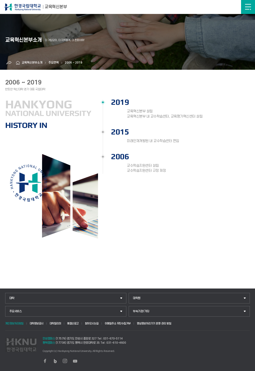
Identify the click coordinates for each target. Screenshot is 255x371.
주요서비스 (15, 311)
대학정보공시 (36, 323)
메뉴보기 (248, 7)
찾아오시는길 (92, 323)
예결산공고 (73, 323)
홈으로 (18, 63)
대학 (11, 298)
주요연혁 (53, 62)
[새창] (45, 361)
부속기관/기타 (141, 311)
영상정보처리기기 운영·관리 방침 (154, 323)
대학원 (136, 298)
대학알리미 (55, 323)
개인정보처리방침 (14, 323)
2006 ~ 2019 (73, 62)
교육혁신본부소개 (32, 62)
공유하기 (9, 63)
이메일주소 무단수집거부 (118, 323)
